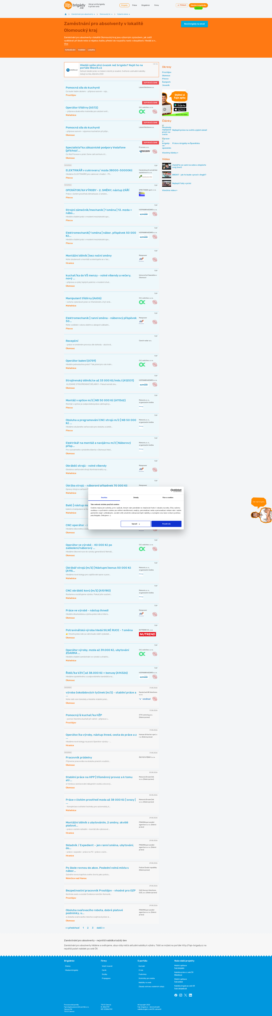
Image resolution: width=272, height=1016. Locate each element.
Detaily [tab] (136, 497)
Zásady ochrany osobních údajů (151, 987)
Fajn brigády (179, 968)
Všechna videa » (169, 190)
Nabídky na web (145, 982)
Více (66, 44)
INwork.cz (178, 975)
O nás (141, 970)
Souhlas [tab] (104, 497)
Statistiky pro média (147, 978)
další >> (101, 927)
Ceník (104, 970)
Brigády (124, 5)
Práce (134, 5)
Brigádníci (146, 5)
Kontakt (142, 966)
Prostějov (166, 72)
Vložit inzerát (107, 966)
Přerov (165, 79)
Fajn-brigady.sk (180, 988)
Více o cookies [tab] (167, 497)
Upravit (134, 524)
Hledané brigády (71, 970)
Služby (104, 974)
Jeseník (166, 85)
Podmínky (143, 974)
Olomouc (166, 75)
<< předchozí (72, 927)
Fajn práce (178, 982)
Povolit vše (166, 524)
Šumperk (166, 82)
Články (68, 966)
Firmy (156, 5)
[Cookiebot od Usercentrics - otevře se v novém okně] (172, 490)
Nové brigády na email (194, 24)
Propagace (106, 978)
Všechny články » (170, 153)
